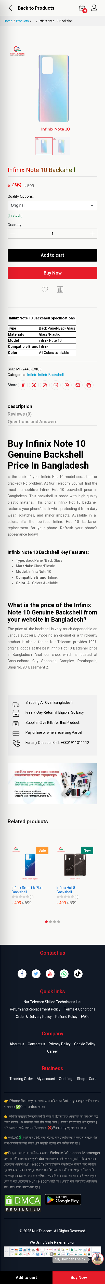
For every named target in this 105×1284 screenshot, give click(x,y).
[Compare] (60, 289)
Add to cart (52, 255)
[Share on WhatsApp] (66, 385)
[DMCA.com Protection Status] (23, 1203)
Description (20, 406)
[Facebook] (22, 973)
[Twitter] (36, 973)
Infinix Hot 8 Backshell (44, 890)
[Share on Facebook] (22, 385)
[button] (46, 921)
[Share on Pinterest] (44, 385)
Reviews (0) (20, 414)
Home (8, 21)
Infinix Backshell (51, 375)
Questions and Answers (33, 421)
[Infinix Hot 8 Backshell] (53, 865)
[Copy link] (89, 385)
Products (22, 21)
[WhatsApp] (64, 973)
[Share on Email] (77, 385)
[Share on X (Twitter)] (33, 385)
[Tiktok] (78, 973)
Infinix (32, 375)
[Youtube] (50, 973)
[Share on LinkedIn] (55, 385)
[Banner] (52, 783)
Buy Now (53, 273)
